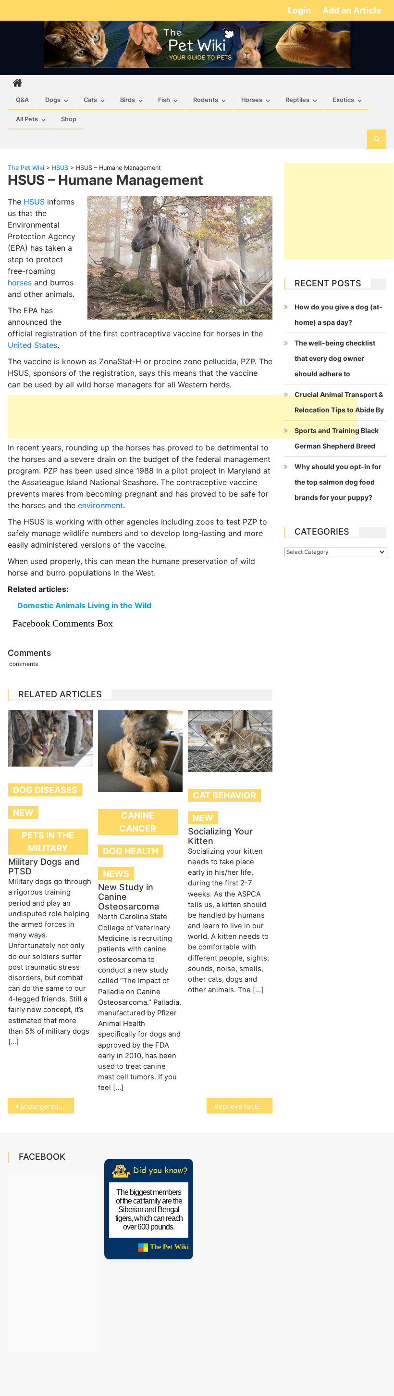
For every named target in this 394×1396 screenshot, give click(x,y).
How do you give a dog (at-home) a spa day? (338, 314)
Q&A (22, 99)
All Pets (27, 119)
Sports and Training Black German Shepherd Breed (337, 438)
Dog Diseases (45, 790)
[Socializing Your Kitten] (230, 741)
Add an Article (352, 10)
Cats (90, 99)
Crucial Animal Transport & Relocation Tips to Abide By (339, 402)
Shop (68, 119)
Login (300, 10)
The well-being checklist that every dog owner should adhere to (335, 358)
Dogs (53, 99)
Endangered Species (47, 1106)
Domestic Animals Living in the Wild (84, 605)
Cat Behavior (224, 795)
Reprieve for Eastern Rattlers (243, 1106)
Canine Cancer (137, 821)
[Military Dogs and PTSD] (50, 738)
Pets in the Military (48, 841)
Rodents (205, 99)
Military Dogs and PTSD (44, 866)
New (23, 812)
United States (32, 345)
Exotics (343, 99)
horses (20, 282)
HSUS (34, 201)
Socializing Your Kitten (220, 836)
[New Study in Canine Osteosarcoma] (140, 751)
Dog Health (130, 851)
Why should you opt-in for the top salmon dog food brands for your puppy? (338, 481)
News (116, 874)
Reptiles (297, 99)
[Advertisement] (182, 416)
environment (100, 505)
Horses (251, 99)
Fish (164, 99)
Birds (127, 99)
